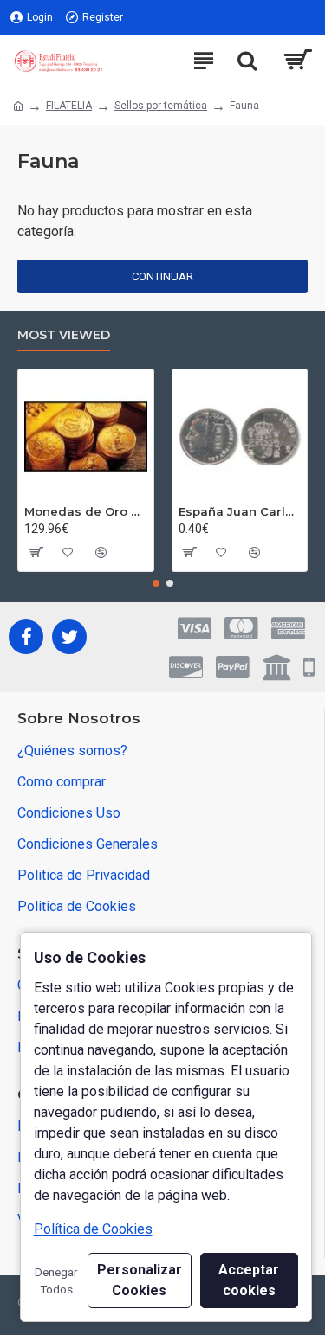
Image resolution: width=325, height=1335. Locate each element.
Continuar (162, 276)
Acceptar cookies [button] (248, 1280)
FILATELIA (69, 105)
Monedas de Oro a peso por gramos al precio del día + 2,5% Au (85, 511)
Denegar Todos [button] (56, 1280)
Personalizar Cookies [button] (139, 1280)
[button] (156, 583)
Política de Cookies (93, 1229)
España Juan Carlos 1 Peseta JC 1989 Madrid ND (240, 511)
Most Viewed (63, 335)
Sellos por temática (160, 105)
